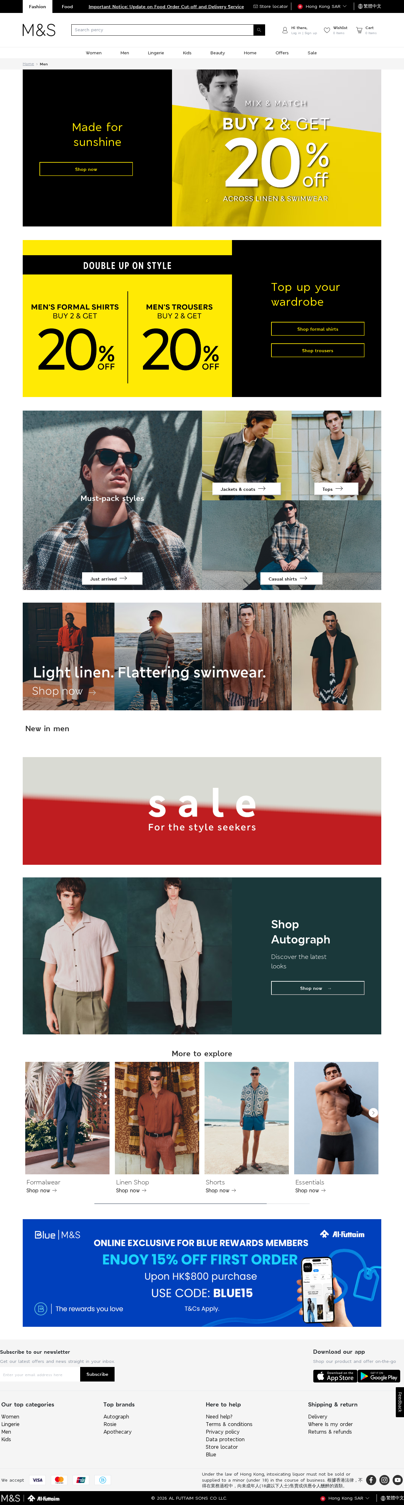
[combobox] (168, 30)
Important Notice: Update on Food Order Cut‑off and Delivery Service (166, 6)
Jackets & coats (238, 489)
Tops (328, 489)
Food (67, 6)
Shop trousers (317, 350)
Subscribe (97, 1374)
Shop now (86, 169)
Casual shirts (283, 579)
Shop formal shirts (317, 329)
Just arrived (103, 579)
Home (28, 64)
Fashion (37, 6)
